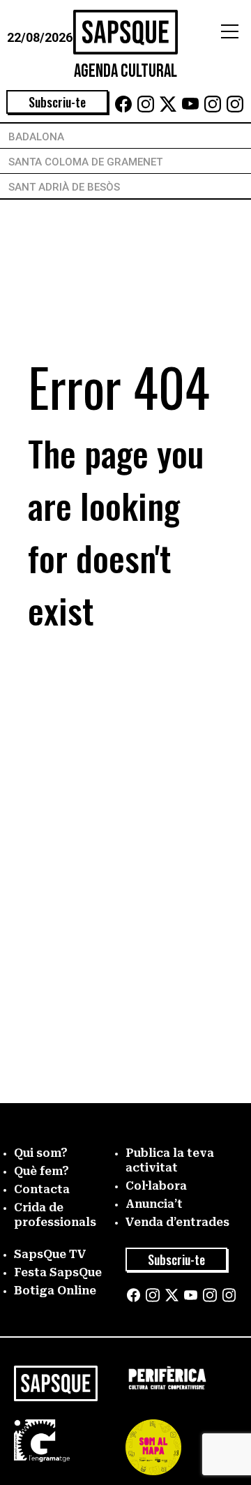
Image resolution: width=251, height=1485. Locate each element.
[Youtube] (190, 108)
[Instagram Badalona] (145, 108)
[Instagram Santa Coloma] (212, 108)
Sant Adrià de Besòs (64, 187)
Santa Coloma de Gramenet (85, 162)
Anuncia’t (154, 1204)
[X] (168, 108)
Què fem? (41, 1171)
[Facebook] (123, 108)
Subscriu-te (57, 102)
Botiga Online (55, 1290)
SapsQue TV (50, 1254)
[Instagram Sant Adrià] (235, 108)
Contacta (42, 1189)
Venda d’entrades (177, 1222)
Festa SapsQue (58, 1272)
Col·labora (156, 1185)
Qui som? (41, 1153)
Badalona (36, 137)
